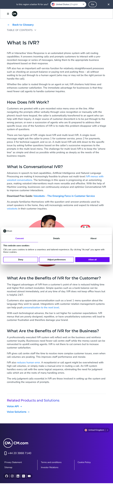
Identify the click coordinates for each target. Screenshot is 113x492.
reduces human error (28, 362)
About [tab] (93, 238)
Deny (20, 259)
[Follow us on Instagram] (12, 476)
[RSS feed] (23, 476)
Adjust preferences (56, 259)
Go (92, 4)
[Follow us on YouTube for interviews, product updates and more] (29, 476)
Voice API (13, 406)
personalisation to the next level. (41, 307)
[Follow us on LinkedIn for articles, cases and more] (18, 476)
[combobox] (68, 4)
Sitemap (8, 467)
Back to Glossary (23, 24)
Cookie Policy (84, 462)
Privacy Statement (13, 462)
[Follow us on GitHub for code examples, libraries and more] (6, 476)
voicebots (12, 208)
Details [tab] (56, 238)
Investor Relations (49, 467)
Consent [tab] (19, 238)
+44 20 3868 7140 (19, 453)
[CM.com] (14, 14)
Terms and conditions (51, 462)
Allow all (92, 259)
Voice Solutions (16, 411)
